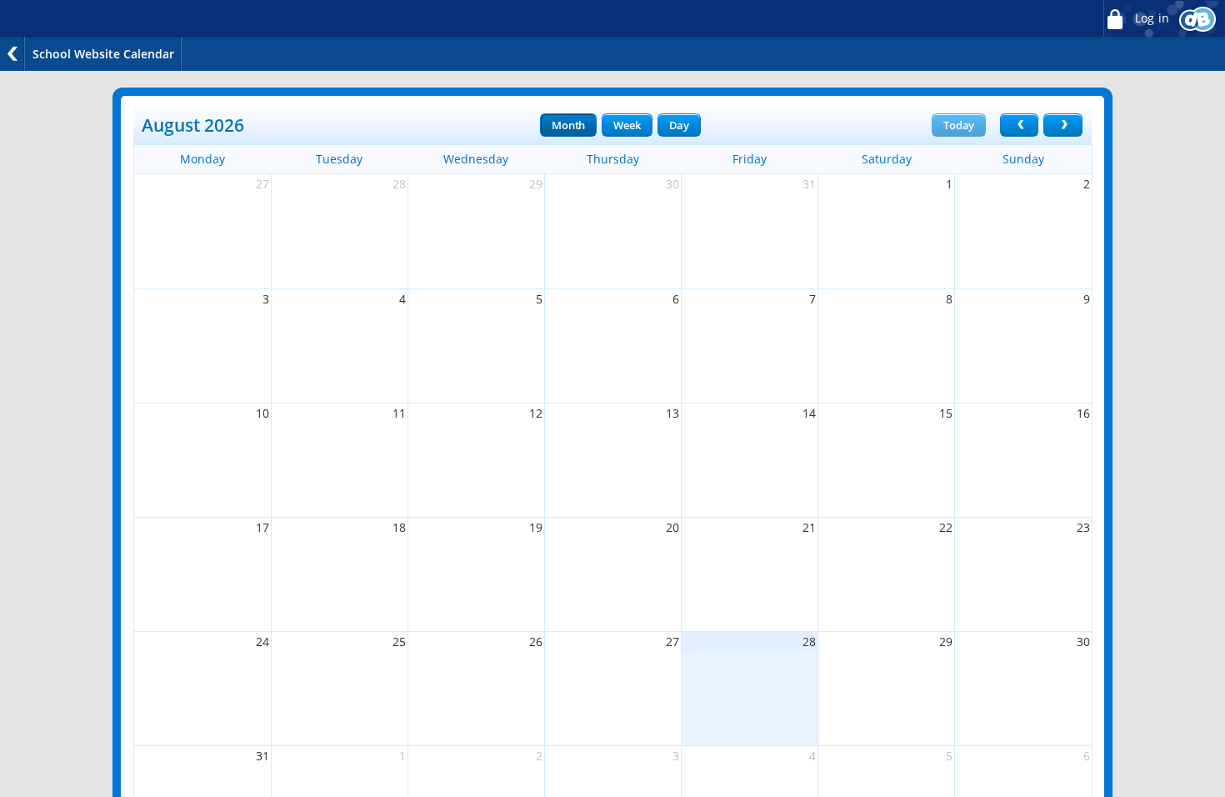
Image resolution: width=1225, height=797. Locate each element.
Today (958, 125)
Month (568, 125)
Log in (1150, 18)
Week (626, 125)
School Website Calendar (103, 54)
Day (679, 125)
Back (12, 54)
